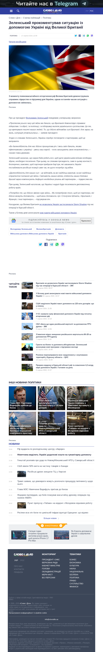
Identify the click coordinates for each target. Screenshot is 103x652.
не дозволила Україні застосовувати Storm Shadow (63, 204)
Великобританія (43, 229)
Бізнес (73, 560)
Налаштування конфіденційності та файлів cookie (28, 613)
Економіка (75, 563)
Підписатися (86, 221)
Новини (14, 444)
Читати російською (17, 42)
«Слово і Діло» (25, 603)
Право (73, 581)
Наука (73, 569)
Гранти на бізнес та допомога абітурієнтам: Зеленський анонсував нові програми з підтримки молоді (61, 347)
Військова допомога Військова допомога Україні (32, 234)
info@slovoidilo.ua (51, 619)
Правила (18, 572)
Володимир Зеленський (37, 118)
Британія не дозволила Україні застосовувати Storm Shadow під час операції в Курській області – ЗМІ (64, 285)
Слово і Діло (14, 18)
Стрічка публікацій (31, 18)
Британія (62, 234)
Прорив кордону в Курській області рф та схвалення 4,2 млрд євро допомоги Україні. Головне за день (64, 367)
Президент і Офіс (51, 560)
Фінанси (74, 587)
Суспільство (76, 584)
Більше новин (50, 518)
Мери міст (47, 575)
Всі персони (48, 578)
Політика (47, 18)
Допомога (59, 229)
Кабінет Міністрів (51, 566)
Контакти (19, 569)
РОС (91, 11)
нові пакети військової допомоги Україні (58, 213)
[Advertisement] (51, 111)
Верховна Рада (50, 563)
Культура (74, 566)
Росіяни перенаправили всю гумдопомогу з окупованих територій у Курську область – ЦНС (62, 357)
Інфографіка (51, 526)
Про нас (18, 566)
